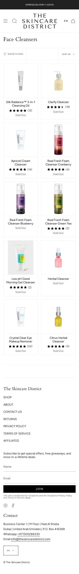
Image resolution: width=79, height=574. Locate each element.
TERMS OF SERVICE (17, 433)
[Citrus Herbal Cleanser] (58, 317)
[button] (14, 21)
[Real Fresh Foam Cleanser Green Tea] (58, 199)
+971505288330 (28, 534)
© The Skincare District (16, 562)
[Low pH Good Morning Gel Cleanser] (21, 258)
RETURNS (10, 419)
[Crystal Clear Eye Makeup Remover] (21, 317)
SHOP (7, 397)
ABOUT (8, 404)
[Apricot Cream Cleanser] (21, 140)
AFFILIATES (11, 440)
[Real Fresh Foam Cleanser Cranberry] (58, 140)
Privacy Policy (65, 495)
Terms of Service (16, 497)
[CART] (73, 21)
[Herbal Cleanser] (58, 258)
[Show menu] (5, 21)
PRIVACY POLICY (14, 426)
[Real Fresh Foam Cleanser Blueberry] (21, 199)
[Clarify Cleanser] (58, 81)
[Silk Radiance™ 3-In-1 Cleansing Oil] (21, 81)
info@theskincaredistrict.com (30, 539)
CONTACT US (12, 412)
